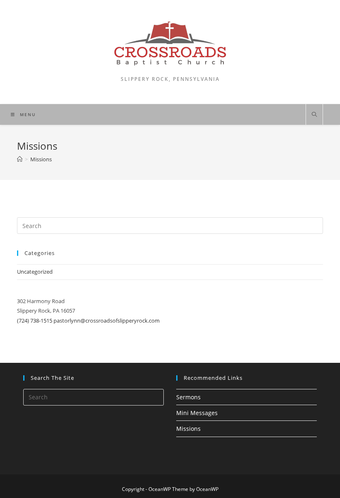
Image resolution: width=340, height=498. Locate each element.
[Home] (19, 159)
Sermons (188, 397)
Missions (188, 428)
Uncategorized (35, 271)
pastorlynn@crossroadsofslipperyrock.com (106, 320)
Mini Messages (197, 413)
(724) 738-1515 (34, 320)
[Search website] (314, 114)
